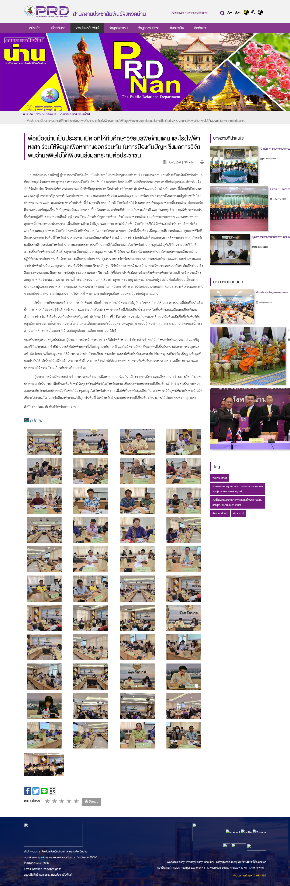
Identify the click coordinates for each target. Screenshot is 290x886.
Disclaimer (229, 861)
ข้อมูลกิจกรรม (118, 28)
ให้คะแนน (93, 802)
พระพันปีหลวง (220, 478)
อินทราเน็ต (177, 28)
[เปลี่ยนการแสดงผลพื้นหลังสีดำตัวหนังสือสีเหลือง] (247, 13)
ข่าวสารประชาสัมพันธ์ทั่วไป (75, 114)
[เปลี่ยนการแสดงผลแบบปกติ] (254, 13)
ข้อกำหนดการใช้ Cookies (252, 861)
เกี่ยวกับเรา (58, 28)
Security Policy (213, 861)
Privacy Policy (194, 861)
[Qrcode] (52, 791)
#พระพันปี (238, 513)
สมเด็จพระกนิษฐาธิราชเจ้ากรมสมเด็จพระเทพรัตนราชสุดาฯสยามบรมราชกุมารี (237, 502)
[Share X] (35, 791)
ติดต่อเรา (200, 28)
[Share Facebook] (27, 791)
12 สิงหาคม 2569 (269, 158)
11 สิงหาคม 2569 (279, 199)
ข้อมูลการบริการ (148, 28)
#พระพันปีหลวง (220, 513)
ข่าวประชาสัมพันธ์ (87, 28)
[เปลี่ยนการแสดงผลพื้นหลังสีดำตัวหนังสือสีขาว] (261, 13)
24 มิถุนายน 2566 (265, 302)
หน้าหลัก (34, 28)
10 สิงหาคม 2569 (261, 247)
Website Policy (176, 861)
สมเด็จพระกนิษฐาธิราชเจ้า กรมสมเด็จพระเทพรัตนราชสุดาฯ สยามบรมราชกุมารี (238, 489)
